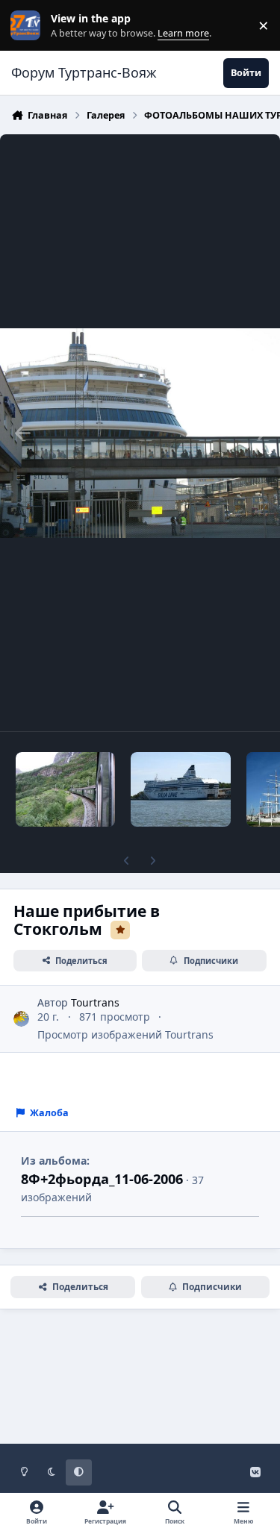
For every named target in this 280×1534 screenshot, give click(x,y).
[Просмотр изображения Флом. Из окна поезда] (65, 789)
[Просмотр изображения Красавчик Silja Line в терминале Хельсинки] (180, 789)
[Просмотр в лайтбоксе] (140, 432)
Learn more (28, 26)
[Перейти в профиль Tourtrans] (21, 1019)
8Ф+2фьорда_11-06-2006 (102, 1179)
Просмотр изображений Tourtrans (125, 1034)
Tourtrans (95, 1002)
